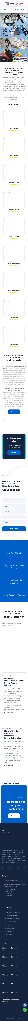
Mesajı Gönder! (14, 528)
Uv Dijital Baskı (8, 934)
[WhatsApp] (25, 1010)
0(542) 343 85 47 (9, 891)
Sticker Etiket (14, 182)
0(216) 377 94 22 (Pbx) (10, 889)
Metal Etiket (14, 128)
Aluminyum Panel (14, 264)
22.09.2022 (8, 781)
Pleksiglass (14, 318)
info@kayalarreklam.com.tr (11, 881)
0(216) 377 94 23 (8, 895)
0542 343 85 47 (16, 446)
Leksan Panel (14, 210)
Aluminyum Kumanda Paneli (12, 918)
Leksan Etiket (14, 237)
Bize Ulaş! (14, 412)
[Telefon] (25, 1005)
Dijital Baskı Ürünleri (9, 931)
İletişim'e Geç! (19, 10)
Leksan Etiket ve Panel (10, 915)
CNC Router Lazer (9, 928)
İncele (15, 118)
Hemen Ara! (14, 452)
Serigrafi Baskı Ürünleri (10, 922)
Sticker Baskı (17, 912)
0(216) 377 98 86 (8, 893)
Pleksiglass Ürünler (9, 925)
